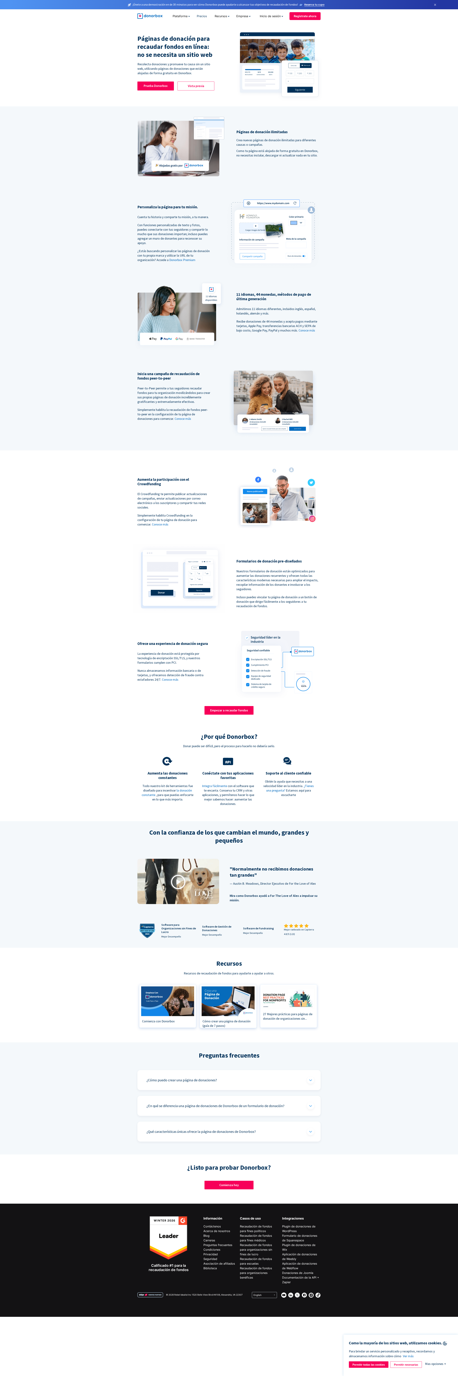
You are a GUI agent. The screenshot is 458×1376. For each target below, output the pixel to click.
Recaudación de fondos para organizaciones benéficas (256, 1272)
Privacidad (210, 1254)
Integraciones (293, 1218)
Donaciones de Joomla (297, 1273)
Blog (206, 1235)
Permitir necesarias (406, 1364)
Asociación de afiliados (219, 1263)
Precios (202, 16)
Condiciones (211, 1249)
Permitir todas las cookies (368, 1364)
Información (212, 1218)
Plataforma (180, 16)
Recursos (221, 16)
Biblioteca (210, 1268)
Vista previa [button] (196, 86)
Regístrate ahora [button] (305, 16)
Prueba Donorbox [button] (156, 86)
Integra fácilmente (214, 786)
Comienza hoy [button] (229, 1185)
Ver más (408, 1356)
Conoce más (307, 330)
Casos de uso (250, 1218)
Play (178, 882)
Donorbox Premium (182, 260)
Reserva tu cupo (314, 4)
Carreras (209, 1240)
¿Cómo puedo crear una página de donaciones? (182, 1080)
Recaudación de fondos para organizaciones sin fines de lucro (256, 1249)
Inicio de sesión (270, 16)
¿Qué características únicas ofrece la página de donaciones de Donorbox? (201, 1131)
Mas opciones (434, 1364)
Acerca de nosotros (216, 1231)
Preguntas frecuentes (217, 1245)
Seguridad (210, 1259)
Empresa (242, 16)
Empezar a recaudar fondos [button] (229, 710)
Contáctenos (212, 1226)
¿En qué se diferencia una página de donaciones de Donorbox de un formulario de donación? (215, 1106)
